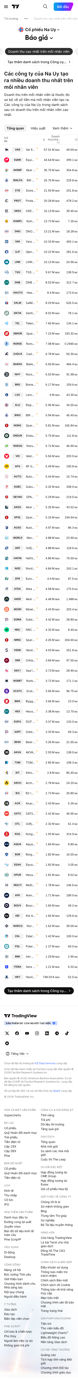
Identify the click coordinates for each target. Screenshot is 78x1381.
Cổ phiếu (10, 1128)
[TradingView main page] (20, 1016)
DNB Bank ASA (31, 282)
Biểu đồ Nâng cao (53, 1337)
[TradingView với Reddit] (7, 1043)
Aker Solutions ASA (31, 507)
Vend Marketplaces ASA (31, 650)
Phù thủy (10, 1336)
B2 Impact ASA (31, 793)
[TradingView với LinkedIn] (47, 1033)
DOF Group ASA (31, 721)
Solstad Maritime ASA (31, 619)
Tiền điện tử (12, 1142)
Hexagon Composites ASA (31, 711)
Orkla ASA (31, 660)
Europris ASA (31, 578)
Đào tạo (9, 1314)
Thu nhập (10, 1195)
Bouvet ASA (31, 905)
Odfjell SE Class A (31, 548)
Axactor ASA (31, 803)
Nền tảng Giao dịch (54, 1342)
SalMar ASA (31, 303)
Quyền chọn (12, 1226)
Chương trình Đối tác (55, 1368)
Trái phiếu (10, 1137)
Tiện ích (46, 1323)
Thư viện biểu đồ (52, 1328)
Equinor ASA (31, 160)
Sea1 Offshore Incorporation (31, 670)
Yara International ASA (31, 241)
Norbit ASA (31, 680)
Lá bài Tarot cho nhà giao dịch (55, 1244)
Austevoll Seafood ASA (31, 527)
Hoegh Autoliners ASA (31, 292)
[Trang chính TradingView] (15, 7)
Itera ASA (31, 966)
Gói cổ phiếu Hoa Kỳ (54, 1189)
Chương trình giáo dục (56, 1372)
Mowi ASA (31, 609)
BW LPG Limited (31, 180)
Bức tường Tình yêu (17, 1274)
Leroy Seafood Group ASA (31, 394)
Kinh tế (9, 1190)
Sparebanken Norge (31, 333)
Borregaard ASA (31, 384)
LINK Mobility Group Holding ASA (31, 262)
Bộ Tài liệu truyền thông (57, 1225)
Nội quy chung (14, 1292)
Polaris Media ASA (31, 946)
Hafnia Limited (31, 558)
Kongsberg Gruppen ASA (31, 834)
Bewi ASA (31, 742)
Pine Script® (12, 1239)
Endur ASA (31, 435)
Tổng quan (48, 1142)
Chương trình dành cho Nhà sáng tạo (19, 1285)
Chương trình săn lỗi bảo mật (57, 1304)
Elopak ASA (31, 405)
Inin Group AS (31, 956)
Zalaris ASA (31, 936)
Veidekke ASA (31, 456)
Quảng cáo (48, 1355)
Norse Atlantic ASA (31, 343)
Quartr (56, 1090)
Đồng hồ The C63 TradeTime (53, 1252)
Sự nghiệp (48, 1220)
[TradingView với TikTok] (67, 1033)
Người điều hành (15, 1296)
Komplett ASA (31, 221)
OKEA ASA (31, 211)
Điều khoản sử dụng (54, 1267)
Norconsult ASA (31, 926)
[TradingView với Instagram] (37, 1033)
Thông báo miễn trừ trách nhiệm (54, 1273)
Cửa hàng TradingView (56, 1237)
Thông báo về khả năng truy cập (57, 1291)
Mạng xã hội (12, 1270)
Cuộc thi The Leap (53, 1159)
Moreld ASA (31, 537)
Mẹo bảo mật (50, 1297)
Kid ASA (31, 915)
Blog (44, 1211)
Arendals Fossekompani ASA (31, 895)
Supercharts (12, 1115)
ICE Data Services (45, 1063)
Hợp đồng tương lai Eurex (54, 1182)
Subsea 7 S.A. (31, 486)
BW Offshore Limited (31, 415)
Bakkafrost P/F (31, 364)
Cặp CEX (10, 1146)
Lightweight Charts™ (54, 1333)
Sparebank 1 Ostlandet (31, 517)
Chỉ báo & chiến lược (18, 1331)
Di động (9, 1252)
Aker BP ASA (31, 170)
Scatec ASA (31, 691)
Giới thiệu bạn (13, 1279)
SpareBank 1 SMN (31, 640)
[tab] (39, 51)
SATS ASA (31, 813)
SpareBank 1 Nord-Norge (31, 425)
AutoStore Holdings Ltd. (31, 476)
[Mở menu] (6, 7)
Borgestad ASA (31, 854)
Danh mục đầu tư (16, 1217)
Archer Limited (31, 783)
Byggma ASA (31, 701)
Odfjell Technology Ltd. (31, 823)
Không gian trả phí (16, 1345)
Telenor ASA (31, 323)
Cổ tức (8, 1200)
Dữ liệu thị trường (52, 1124)
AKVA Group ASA (31, 752)
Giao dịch (10, 1309)
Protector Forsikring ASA (31, 200)
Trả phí (45, 1119)
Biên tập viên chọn (16, 1318)
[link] (39, 61)
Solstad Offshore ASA (31, 732)
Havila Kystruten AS (31, 977)
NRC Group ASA (31, 629)
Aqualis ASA (31, 844)
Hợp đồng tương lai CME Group (54, 1174)
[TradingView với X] (7, 1033)
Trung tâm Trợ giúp (54, 1215)
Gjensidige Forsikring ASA (31, 251)
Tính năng (47, 1115)
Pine (7, 1155)
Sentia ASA (31, 313)
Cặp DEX (10, 1151)
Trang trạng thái (52, 1310)
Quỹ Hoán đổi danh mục (20, 1132)
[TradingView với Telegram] (57, 1033)
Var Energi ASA (31, 149)
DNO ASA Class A (31, 231)
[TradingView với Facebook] (17, 1033)
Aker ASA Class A (31, 599)
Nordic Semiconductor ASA (31, 568)
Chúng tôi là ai (50, 1202)
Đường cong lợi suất (17, 1222)
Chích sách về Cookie (55, 1285)
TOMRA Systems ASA (31, 762)
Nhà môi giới (49, 1146)
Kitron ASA (31, 772)
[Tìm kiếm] (45, 7)
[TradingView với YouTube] (27, 1033)
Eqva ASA (31, 864)
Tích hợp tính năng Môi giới (56, 1361)
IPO (6, 1204)
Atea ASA (31, 589)
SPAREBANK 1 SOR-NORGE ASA (31, 497)
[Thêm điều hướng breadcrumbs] (26, 18)
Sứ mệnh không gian (55, 1206)
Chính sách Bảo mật (54, 1280)
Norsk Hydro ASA (31, 374)
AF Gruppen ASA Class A (31, 466)
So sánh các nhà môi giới (55, 1152)
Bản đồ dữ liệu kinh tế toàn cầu (19, 1233)
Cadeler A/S (31, 354)
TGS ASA (31, 272)
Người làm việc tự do (18, 1340)
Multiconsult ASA (31, 885)
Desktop (10, 1257)
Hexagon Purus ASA (31, 875)
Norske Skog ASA (31, 446)
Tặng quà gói (50, 1129)
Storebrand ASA (31, 190)
